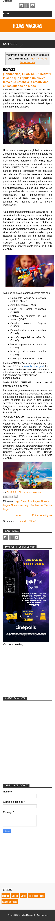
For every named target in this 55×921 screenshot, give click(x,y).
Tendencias (37, 505)
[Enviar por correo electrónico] (4, 496)
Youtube (32, 5)
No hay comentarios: (30, 492)
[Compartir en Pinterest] (16, 496)
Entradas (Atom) (27, 521)
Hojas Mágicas (27, 25)
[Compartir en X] (10, 496)
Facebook (26, 5)
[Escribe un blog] (7, 496)
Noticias (10, 43)
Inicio (18, 515)
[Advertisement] (26, 672)
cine (42, 896)
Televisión (33, 896)
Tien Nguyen (42, 915)
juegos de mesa (9, 901)
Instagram (21, 5)
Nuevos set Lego (20, 505)
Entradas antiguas (42, 515)
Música (15, 896)
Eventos (5, 896)
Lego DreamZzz (23, 501)
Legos (36, 501)
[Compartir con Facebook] (13, 496)
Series (23, 896)
